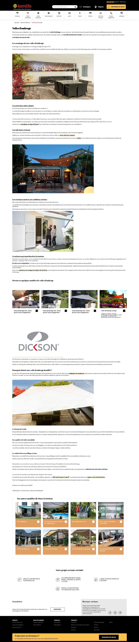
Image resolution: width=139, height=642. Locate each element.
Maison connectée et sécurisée (80, 625)
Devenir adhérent (38, 622)
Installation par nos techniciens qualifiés (70, 589)
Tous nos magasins (17, 625)
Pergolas (73, 627)
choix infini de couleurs (67, 135)
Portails (73, 630)
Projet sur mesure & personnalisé (31, 579)
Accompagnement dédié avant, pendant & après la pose (71, 579)
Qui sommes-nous (17, 622)
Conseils (57, 620)
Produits (74, 620)
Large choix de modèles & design (109, 579)
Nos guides (57, 622)
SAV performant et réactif (61, 477)
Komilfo (14, 620)
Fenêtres (73, 622)
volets (79, 138)
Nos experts (57, 625)
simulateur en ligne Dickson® (30, 124)
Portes (96, 625)
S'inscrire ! (58, 609)
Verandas (96, 630)
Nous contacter (16, 627)
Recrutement (37, 625)
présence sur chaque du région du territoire (33, 270)
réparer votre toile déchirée (96, 477)
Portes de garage (99, 622)
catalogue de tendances (76, 373)
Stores (96, 627)
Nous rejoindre (38, 620)
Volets (111, 622)
